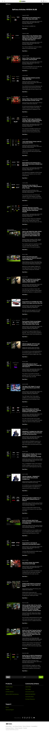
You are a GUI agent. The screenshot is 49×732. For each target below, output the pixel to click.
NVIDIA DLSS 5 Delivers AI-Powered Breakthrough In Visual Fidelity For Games (31, 585)
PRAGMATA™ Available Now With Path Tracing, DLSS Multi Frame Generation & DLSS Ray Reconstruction (32, 433)
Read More (24, 28)
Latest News (28, 686)
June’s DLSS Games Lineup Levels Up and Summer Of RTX (31, 142)
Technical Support (10, 709)
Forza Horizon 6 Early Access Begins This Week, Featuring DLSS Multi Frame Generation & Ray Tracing (31, 323)
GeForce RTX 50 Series (31, 82)
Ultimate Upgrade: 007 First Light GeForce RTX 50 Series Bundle (31, 344)
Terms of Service (26, 726)
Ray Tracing (34, 241)
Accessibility (34, 726)
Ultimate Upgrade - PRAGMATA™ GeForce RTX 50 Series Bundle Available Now (30, 478)
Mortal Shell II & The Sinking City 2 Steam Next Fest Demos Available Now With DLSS (32, 164)
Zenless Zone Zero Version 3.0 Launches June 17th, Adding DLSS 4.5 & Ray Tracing (32, 186)
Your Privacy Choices (17, 726)
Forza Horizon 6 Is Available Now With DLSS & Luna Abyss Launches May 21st (32, 302)
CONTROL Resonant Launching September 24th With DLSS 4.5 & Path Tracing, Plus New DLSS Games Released (32, 209)
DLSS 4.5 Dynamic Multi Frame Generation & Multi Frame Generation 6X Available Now (32, 522)
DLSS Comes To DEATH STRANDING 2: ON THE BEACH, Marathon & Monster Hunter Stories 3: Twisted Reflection (32, 657)
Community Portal (29, 696)
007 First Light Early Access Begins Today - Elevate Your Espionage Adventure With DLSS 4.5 (31, 281)
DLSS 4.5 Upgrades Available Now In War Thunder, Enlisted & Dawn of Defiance (31, 499)
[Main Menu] (2, 1)
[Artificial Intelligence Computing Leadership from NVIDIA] (22, 1)
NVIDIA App (29, 240)
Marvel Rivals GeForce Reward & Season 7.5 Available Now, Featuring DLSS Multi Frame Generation (31, 410)
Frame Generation (33, 21)
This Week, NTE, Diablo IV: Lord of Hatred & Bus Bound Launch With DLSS (31, 388)
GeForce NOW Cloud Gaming (12, 694)
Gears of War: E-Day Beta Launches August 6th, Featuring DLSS (31, 58)
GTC (40, 588)
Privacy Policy (9, 726)
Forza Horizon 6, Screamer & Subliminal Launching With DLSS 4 (31, 543)
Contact (25, 728)
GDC (30, 612)
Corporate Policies (10, 728)
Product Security (18, 728)
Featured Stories (25, 21)
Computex (31, 239)
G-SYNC (35, 239)
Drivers (7, 707)
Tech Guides (28, 689)
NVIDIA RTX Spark (28, 241)
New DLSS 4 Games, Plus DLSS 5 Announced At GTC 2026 (30, 563)
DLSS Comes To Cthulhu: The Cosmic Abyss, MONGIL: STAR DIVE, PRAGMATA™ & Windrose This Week (31, 455)
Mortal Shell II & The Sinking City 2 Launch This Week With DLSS (31, 18)
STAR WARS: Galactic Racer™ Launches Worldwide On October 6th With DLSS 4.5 (31, 365)
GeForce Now (34, 612)
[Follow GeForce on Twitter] (31, 717)
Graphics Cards (9, 686)
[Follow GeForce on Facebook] (22, 717)
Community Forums (29, 691)
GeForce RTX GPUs (30, 22)
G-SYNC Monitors (10, 691)
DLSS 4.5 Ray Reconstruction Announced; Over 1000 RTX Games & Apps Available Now (31, 258)
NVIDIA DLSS (29, 23)
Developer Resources (30, 699)
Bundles (29, 347)
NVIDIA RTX (35, 103)
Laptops (7, 689)
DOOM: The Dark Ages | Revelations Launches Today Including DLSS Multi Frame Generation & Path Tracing (32, 120)
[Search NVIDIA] (4, 1)
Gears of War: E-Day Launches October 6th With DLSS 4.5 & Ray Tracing (32, 99)
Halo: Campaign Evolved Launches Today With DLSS (31, 78)
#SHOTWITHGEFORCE (30, 694)
